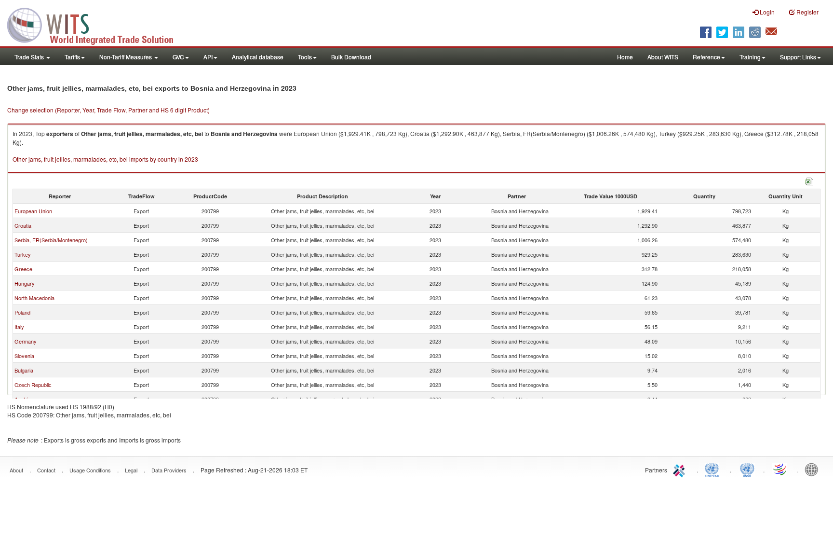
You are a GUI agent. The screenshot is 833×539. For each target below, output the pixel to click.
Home (625, 57)
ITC (680, 469)
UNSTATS (747, 469)
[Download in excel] (809, 180)
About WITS (662, 57)
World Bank (813, 469)
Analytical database (257, 57)
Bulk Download (351, 57)
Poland (22, 312)
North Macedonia (34, 298)
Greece (23, 269)
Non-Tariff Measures (126, 57)
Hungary (24, 283)
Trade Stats (29, 57)
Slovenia (24, 355)
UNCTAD (714, 469)
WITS (96, 24)
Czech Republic (33, 384)
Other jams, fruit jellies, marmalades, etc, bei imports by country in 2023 (105, 159)
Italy (19, 327)
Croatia (22, 225)
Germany (25, 341)
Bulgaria (23, 370)
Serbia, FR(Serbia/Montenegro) (51, 240)
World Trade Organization (780, 469)
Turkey (22, 254)
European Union (33, 211)
